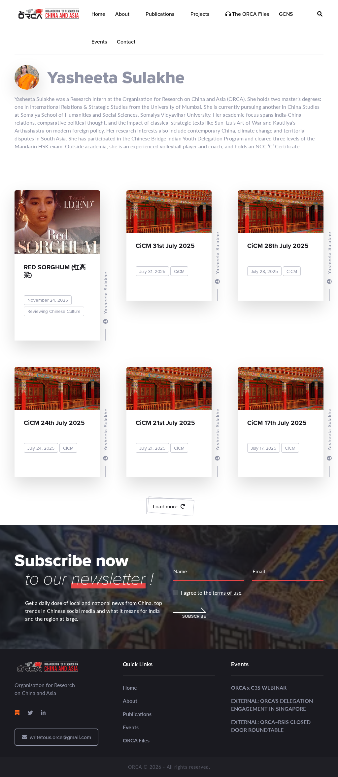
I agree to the (212, 592)
